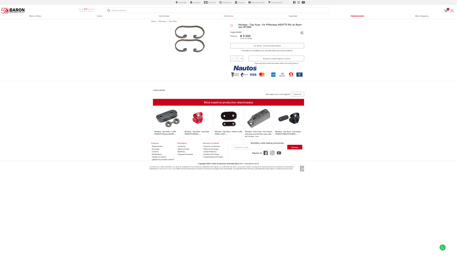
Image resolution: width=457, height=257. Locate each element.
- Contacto (155, 152)
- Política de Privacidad (211, 149)
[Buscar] (109, 10)
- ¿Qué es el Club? (183, 149)
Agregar (294, 147)
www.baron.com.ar (252, 163)
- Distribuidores (156, 154)
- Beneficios (181, 152)
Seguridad (293, 16)
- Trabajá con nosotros (158, 157)
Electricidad (164, 16)
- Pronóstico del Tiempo (211, 154)
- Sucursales (155, 149)
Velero (99, 16)
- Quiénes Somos (157, 146)
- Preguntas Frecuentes (185, 154)
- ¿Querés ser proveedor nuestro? (162, 159)
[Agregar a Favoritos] (231, 26)
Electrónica (228, 16)
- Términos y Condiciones (211, 146)
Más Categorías (421, 16)
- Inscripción (181, 146)
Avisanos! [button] (297, 94)
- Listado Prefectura (209, 152)
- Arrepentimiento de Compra (213, 157)
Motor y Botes (35, 16)
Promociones (357, 16)
